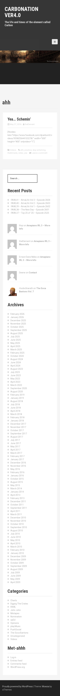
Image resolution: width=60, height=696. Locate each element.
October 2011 (17, 504)
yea (25, 153)
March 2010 (16, 546)
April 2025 (15, 346)
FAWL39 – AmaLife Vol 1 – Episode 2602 (30, 206)
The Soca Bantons (19, 633)
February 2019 (17, 395)
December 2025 (18, 320)
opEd (12, 620)
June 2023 (15, 375)
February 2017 (17, 456)
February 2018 (17, 417)
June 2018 (15, 407)
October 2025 (17, 327)
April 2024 (15, 365)
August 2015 (16, 482)
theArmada (12, 153)
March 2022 (16, 385)
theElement (30, 124)
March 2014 (16, 488)
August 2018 (16, 401)
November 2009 (18, 559)
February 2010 (17, 550)
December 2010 (18, 517)
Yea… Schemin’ (19, 119)
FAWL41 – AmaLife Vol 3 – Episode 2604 (30, 200)
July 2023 (15, 372)
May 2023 (15, 378)
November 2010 (18, 521)
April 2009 (15, 582)
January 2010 (17, 553)
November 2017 (18, 427)
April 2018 (15, 411)
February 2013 (17, 498)
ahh (22, 150)
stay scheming (39, 150)
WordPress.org (17, 667)
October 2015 (17, 479)
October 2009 (17, 563)
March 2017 (16, 453)
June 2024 (15, 362)
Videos (13, 150)
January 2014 (17, 492)
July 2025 (15, 336)
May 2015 (15, 485)
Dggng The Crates (19, 603)
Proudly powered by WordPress (17, 686)
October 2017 (17, 430)
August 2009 (16, 569)
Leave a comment (39, 153)
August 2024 (16, 359)
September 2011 (18, 508)
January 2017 (17, 459)
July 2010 (15, 534)
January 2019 (17, 398)
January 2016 (17, 475)
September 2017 (18, 433)
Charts (13, 600)
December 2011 (18, 501)
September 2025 (18, 330)
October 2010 (17, 524)
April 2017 (15, 450)
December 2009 (18, 556)
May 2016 (15, 469)
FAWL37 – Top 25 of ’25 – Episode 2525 (30, 213)
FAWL (13, 607)
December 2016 (18, 462)
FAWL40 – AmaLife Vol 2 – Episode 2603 (30, 203)
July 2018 (15, 404)
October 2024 (17, 356)
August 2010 (16, 530)
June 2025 (15, 340)
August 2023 (16, 369)
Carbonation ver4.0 (21, 12)
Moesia (45, 686)
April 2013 (15, 495)
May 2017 (15, 446)
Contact (33, 272)
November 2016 (18, 466)
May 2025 (15, 343)
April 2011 (15, 511)
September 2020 (18, 388)
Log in (13, 657)
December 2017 (18, 424)
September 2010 (18, 527)
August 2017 (16, 437)
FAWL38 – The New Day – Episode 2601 (30, 209)
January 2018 (17, 420)
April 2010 (15, 543)
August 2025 (16, 333)
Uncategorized (17, 636)
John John (15, 610)
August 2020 (16, 391)
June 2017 (15, 443)
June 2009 (15, 576)
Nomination (16, 616)
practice (28, 150)
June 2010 (15, 537)
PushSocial (15, 629)
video (20, 153)
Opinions (14, 623)
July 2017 (15, 440)
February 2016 (17, 472)
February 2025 (17, 353)
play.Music (15, 626)
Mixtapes (14, 613)
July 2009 (15, 572)
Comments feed (18, 664)
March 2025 (16, 349)
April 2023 (15, 382)
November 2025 (18, 323)
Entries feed (16, 660)
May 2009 (15, 579)
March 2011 (16, 514)
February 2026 (17, 314)
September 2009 (18, 566)
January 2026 (17, 317)
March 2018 (16, 414)
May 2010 (15, 540)
